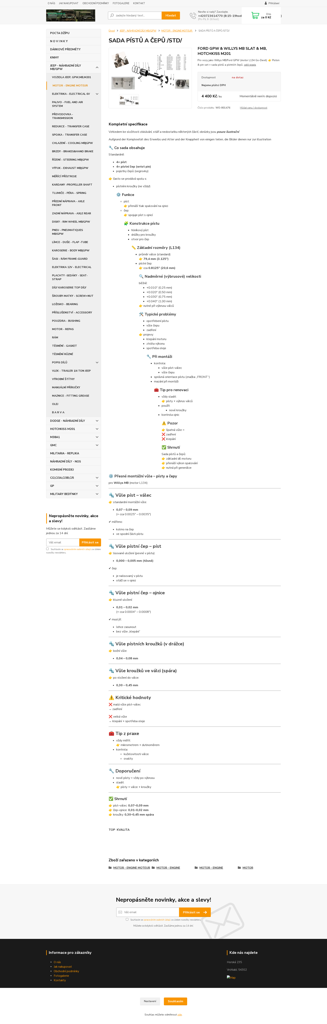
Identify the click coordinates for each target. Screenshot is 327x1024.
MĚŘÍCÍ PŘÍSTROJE (64, 176)
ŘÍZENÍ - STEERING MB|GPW (70, 160)
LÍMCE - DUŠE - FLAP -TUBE (70, 242)
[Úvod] (75, 15)
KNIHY (54, 57)
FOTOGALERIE (121, 3)
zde (180, 1014)
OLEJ (55, 404)
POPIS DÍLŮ (59, 362)
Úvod (112, 31)
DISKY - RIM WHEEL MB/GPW (71, 222)
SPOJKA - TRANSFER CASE (69, 135)
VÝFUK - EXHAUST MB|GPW (70, 168)
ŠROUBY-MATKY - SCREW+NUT (72, 296)
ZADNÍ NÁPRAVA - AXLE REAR (71, 213)
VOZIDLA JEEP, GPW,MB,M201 (71, 77)
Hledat (171, 15)
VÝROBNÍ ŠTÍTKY (63, 379)
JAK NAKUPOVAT (69, 3)
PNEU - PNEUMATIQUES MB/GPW (67, 232)
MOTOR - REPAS (63, 329)
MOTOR (248, 868)
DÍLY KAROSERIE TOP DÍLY (69, 287)
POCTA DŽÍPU (59, 33)
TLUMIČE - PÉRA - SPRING (69, 193)
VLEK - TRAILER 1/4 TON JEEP (71, 371)
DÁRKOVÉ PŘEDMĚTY (65, 49)
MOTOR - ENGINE (168, 868)
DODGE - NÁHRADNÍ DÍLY (67, 421)
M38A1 (55, 437)
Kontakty (60, 980)
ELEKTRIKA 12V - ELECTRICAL (71, 267)
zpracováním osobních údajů (77, 549)
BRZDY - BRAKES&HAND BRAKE (72, 151)
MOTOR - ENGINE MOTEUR (70, 85)
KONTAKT (139, 3)
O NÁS (51, 3)
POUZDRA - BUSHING (66, 321)
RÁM (55, 337)
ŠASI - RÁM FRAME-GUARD (70, 259)
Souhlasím (175, 1001)
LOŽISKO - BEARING (65, 304)
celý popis (250, 65)
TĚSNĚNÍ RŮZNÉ (62, 354)
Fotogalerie (61, 976)
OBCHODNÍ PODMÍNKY (96, 3)
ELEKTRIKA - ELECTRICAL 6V (71, 94)
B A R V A (58, 412)
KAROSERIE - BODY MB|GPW (71, 250)
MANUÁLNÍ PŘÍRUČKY (66, 387)
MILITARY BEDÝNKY (64, 494)
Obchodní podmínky (66, 971)
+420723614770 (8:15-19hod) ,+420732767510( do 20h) (240, 16)
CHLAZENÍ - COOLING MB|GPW (72, 143)
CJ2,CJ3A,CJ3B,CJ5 (62, 478)
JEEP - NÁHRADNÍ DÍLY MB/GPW (65, 67)
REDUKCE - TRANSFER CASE (70, 126)
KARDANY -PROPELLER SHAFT (72, 184)
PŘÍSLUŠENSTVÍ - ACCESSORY (72, 312)
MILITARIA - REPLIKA (64, 453)
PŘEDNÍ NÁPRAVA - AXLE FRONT (68, 203)
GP (52, 486)
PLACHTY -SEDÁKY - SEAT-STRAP (70, 277)
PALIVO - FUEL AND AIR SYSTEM (67, 104)
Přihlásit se (90, 542)
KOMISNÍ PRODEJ (62, 470)
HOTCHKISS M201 (62, 429)
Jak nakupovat (63, 967)
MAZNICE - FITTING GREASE (70, 396)
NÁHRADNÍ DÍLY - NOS (65, 461)
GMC (53, 445)
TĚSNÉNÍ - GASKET (64, 346)
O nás (57, 962)
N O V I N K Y (59, 41)
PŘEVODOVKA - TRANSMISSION (62, 116)
